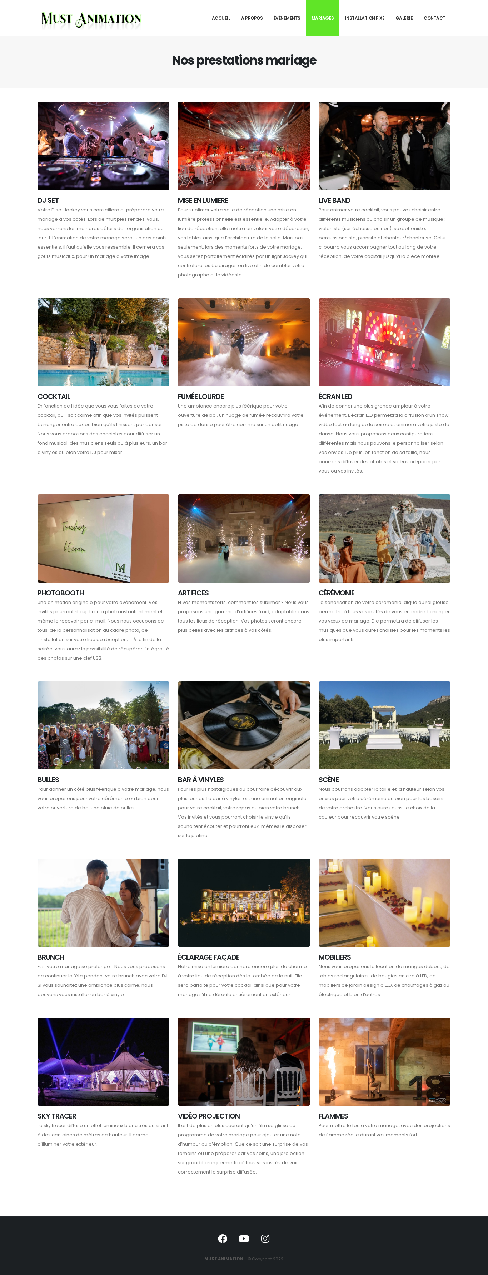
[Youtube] (244, 1239)
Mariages (323, 18)
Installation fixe (365, 18)
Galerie (404, 18)
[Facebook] (223, 1239)
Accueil (221, 18)
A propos (252, 18)
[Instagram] (265, 1239)
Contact (434, 18)
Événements (287, 18)
